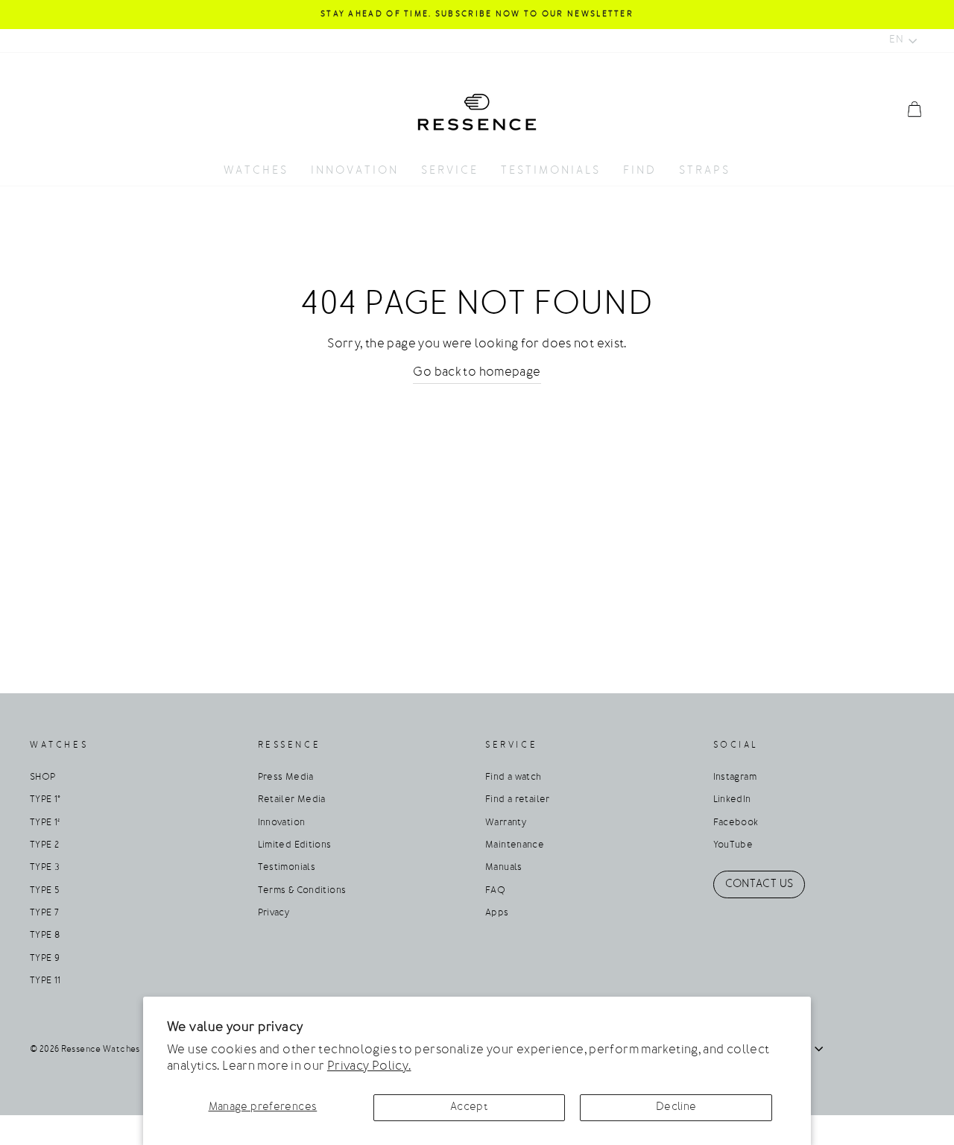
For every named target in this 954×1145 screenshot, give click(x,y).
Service (449, 171)
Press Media (286, 777)
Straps (704, 171)
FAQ (495, 890)
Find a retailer (517, 799)
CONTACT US (759, 884)
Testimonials (551, 171)
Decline (676, 1107)
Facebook (736, 822)
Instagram (734, 777)
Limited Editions (295, 845)
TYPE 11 (45, 981)
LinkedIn (732, 799)
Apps (497, 913)
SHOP (43, 777)
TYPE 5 (44, 890)
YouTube (733, 845)
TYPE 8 (45, 935)
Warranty (505, 822)
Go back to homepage (476, 373)
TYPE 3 (45, 867)
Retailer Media (292, 799)
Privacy (274, 913)
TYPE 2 (44, 845)
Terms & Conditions (302, 890)
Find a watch (513, 777)
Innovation (355, 171)
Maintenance (514, 845)
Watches (256, 171)
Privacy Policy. (369, 1067)
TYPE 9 (45, 958)
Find (640, 171)
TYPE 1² (45, 822)
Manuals (503, 867)
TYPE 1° (45, 799)
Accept (469, 1107)
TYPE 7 (44, 913)
